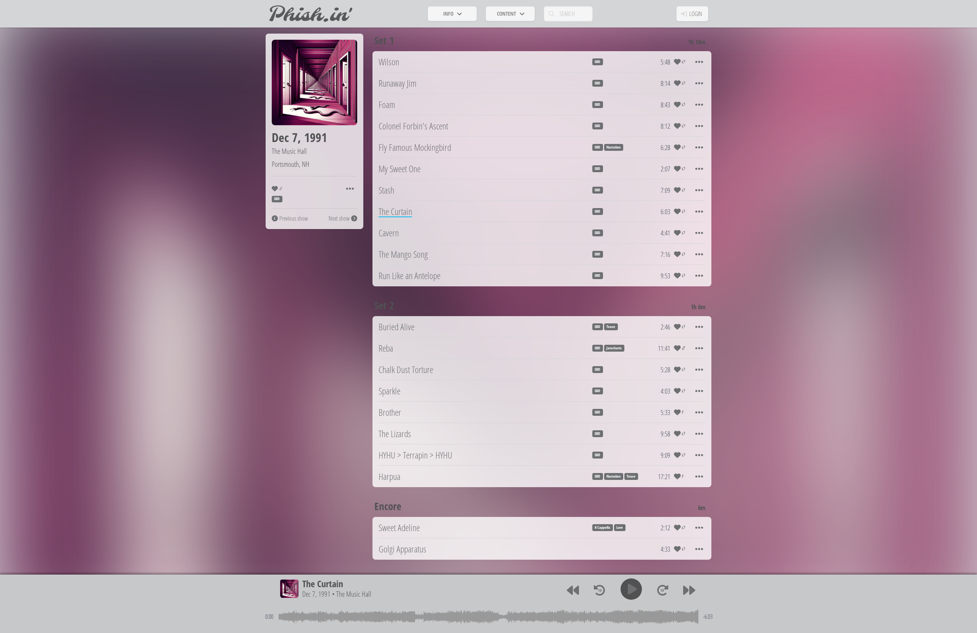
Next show (339, 218)
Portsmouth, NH (291, 164)
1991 (315, 137)
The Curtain (322, 583)
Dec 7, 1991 (316, 594)
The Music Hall (289, 151)
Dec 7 (285, 137)
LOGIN (695, 14)
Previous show (293, 218)
